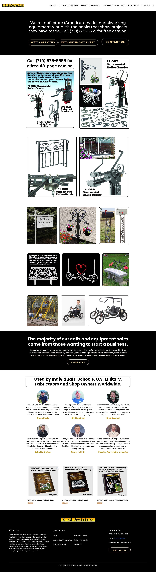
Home (55, 536)
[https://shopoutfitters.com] (13, 5)
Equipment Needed (59, 544)
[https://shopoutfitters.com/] (78, 519)
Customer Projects (80, 536)
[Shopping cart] (153, 5)
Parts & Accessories (81, 540)
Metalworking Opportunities (62, 540)
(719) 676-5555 (119, 538)
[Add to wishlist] (57, 468)
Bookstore (78, 544)
